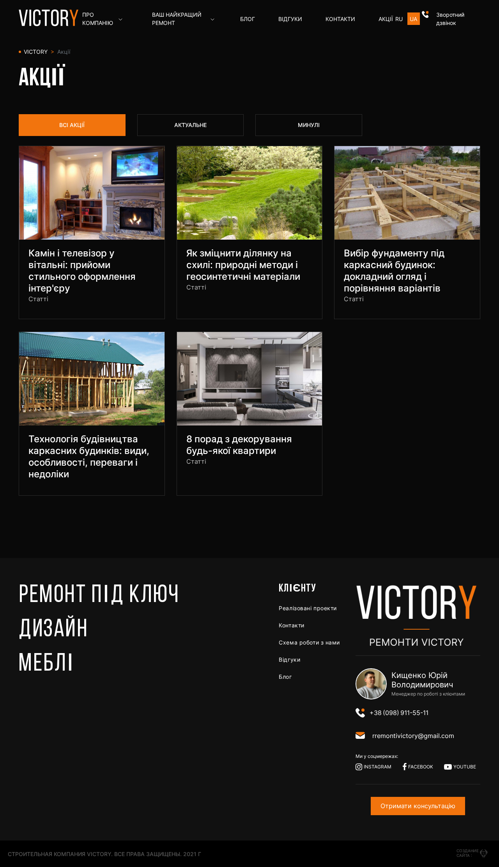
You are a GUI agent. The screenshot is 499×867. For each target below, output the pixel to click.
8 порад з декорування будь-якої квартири (239, 444)
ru (399, 19)
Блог (285, 676)
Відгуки (289, 659)
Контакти (291, 625)
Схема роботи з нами (309, 642)
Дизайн (53, 630)
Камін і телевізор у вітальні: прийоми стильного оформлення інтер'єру (82, 270)
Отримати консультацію (417, 806)
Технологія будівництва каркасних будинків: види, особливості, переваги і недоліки (88, 456)
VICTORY (35, 51)
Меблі (47, 664)
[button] (451, 19)
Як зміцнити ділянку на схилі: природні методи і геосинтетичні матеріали (243, 264)
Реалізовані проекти (308, 608)
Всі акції (72, 125)
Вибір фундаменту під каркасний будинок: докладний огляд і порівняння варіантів (394, 270)
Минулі (309, 125)
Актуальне (190, 125)
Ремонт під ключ (99, 595)
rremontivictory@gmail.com (413, 736)
